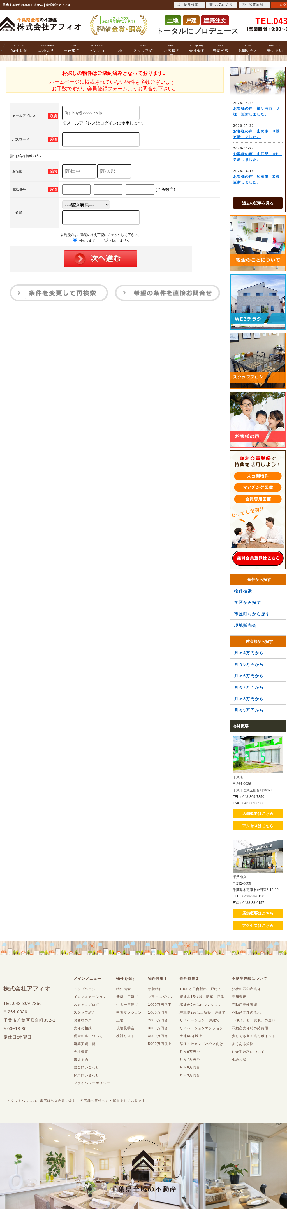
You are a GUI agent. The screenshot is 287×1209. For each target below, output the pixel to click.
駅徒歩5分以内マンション (201, 1005)
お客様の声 (172, 51)
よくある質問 (243, 1044)
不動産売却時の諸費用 (250, 1028)
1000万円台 (158, 1012)
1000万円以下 (160, 1005)
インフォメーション (90, 997)
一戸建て (71, 48)
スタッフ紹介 (143, 51)
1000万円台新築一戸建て (200, 989)
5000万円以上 (160, 1044)
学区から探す (247, 602)
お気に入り (224, 5)
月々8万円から (249, 698)
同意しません (119, 240)
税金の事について (88, 1036)
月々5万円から (249, 664)
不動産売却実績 (244, 1005)
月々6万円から (249, 676)
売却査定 (239, 997)
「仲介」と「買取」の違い (254, 1020)
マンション (97, 51)
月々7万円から (249, 687)
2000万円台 (158, 1020)
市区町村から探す (252, 614)
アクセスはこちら (258, 826)
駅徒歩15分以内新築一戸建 (202, 997)
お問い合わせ (248, 51)
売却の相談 (83, 1028)
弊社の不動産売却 (246, 989)
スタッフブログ (86, 1005)
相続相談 (239, 1059)
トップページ (85, 989)
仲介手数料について (248, 1052)
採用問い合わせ (86, 1075)
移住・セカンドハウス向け (201, 1044)
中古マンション (129, 1012)
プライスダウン (160, 997)
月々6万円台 (190, 1052)
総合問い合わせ (86, 1067)
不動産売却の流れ (246, 1012)
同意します (86, 240)
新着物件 (155, 989)
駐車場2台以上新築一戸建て (203, 1012)
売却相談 (221, 48)
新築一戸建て (127, 997)
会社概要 (197, 48)
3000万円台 (158, 1028)
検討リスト (125, 1036)
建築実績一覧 (85, 1044)
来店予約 (275, 48)
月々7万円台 (190, 1059)
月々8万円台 (190, 1067)
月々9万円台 (190, 1075)
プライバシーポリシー (92, 1083)
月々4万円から (249, 653)
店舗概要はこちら (258, 813)
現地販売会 (245, 625)
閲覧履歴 (256, 5)
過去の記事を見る (258, 203)
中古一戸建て (127, 1005)
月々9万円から (249, 710)
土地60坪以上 (191, 1036)
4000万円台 (158, 1036)
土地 (118, 48)
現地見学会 (46, 51)
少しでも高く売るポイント (254, 1036)
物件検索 (243, 591)
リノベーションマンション (201, 1028)
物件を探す (19, 51)
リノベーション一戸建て (200, 1020)
